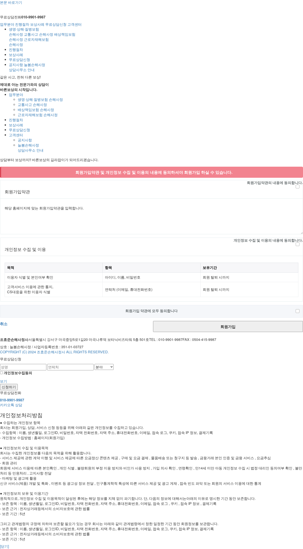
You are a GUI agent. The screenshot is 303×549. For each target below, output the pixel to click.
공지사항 (16, 64)
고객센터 (74, 24)
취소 (4, 323)
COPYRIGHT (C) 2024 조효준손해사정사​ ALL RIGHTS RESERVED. (54, 351)
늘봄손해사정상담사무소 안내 (27, 67)
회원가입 (228, 326)
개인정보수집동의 (18, 372)
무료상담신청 (56, 24)
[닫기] (4, 546)
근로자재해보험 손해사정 (38, 114)
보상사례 (37, 24)
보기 (3, 381)
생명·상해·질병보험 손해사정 (40, 99)
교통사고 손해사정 (38, 34)
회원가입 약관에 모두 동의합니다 (151, 310)
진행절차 (22, 24)
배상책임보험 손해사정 (36, 109)
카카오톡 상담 (11, 404)
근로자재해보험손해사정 (29, 42)
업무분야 (7, 24)
